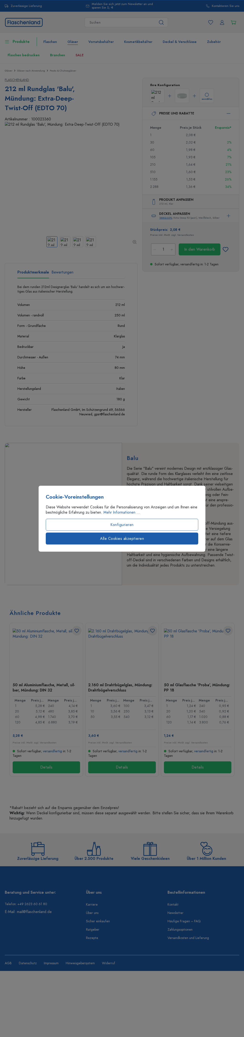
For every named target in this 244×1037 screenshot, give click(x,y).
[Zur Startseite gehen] (24, 22)
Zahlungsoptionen (180, 929)
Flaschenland (17, 80)
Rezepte (92, 938)
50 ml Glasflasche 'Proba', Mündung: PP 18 (197, 687)
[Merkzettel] (210, 22)
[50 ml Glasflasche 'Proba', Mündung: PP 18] (197, 652)
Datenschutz (28, 963)
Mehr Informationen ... (121, 512)
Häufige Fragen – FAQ (184, 921)
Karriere (92, 904)
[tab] (33, 274)
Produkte (21, 41)
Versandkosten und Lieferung (188, 938)
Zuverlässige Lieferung (26, 6)
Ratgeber (92, 929)
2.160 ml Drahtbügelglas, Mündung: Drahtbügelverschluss (120, 687)
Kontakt (173, 904)
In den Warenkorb (199, 249)
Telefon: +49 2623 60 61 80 (26, 904)
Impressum (51, 963)
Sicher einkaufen (98, 921)
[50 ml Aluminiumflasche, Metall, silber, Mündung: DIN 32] (46, 652)
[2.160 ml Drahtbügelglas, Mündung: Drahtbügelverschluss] (122, 652)
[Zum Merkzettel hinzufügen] (225, 249)
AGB (8, 963)
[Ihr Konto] (222, 22)
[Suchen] (161, 22)
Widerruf (108, 963)
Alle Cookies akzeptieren (122, 538)
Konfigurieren (122, 524)
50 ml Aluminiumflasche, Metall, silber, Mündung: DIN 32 (44, 687)
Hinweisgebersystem (80, 963)
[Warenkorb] (233, 22)
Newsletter (175, 913)
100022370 (165, 218)
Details (46, 767)
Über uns (92, 913)
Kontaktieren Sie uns (225, 6)
